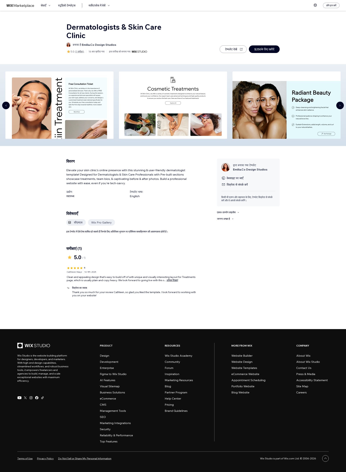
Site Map (302, 386)
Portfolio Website (242, 386)
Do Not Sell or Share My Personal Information (84, 458)
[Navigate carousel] (6, 105)
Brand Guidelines (176, 411)
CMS (103, 404)
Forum (169, 368)
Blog (168, 386)
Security (105, 429)
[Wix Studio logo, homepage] (34, 346)
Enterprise (107, 368)
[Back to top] (325, 458)
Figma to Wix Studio (113, 374)
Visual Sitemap (110, 386)
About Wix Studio (308, 362)
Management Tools (113, 411)
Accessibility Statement (312, 380)
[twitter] (25, 398)
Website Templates (244, 368)
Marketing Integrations (115, 423)
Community (172, 362)
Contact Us (303, 368)
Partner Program (176, 392)
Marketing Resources (179, 380)
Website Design (241, 362)
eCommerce (108, 398)
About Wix (303, 355)
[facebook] (37, 398)
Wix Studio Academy (178, 355)
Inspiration (172, 374)
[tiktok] (42, 398)
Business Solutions (112, 392)
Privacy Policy (45, 458)
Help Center (173, 398)
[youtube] (19, 398)
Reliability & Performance (116, 435)
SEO (103, 417)
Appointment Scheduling (248, 380)
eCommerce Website (245, 374)
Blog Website (240, 392)
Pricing (169, 404)
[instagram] (31, 398)
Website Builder (241, 355)
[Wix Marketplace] (20, 5)
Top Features (108, 441)
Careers (301, 392)
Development (109, 362)
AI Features (107, 380)
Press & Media (305, 374)
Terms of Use (25, 458)
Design (104, 355)
